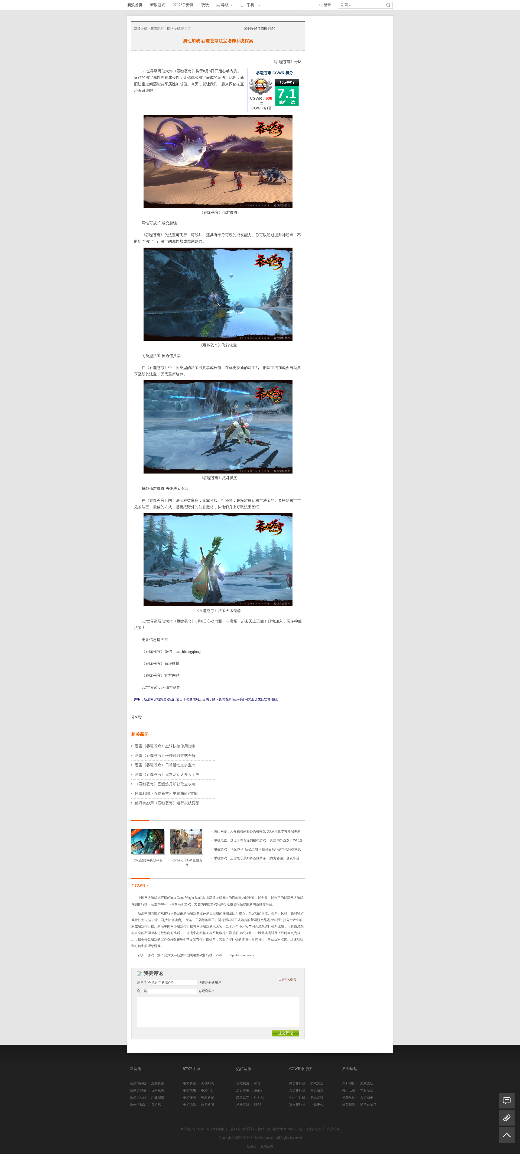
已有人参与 (287, 979)
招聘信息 (264, 1129)
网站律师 (279, 1129)
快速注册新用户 (210, 982)
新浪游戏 (157, 5)
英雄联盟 (242, 1083)
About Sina (203, 1129)
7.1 (286, 93)
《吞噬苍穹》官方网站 (161, 675)
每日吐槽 (348, 1090)
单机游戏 (316, 1097)
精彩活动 (366, 1090)
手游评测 (189, 1097)
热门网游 (243, 1069)
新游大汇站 (138, 1097)
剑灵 (257, 1083)
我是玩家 (348, 1097)
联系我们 (249, 1129)
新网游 (135, 1069)
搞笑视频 (348, 1104)
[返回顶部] (507, 1137)
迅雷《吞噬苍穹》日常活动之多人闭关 (167, 775)
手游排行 (207, 1090)
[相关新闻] (507, 1118)
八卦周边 (350, 1069)
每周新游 (207, 1097)
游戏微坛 (366, 1083)
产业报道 (157, 1097)
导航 (225, 5)
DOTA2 (259, 1097)
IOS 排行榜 (297, 1097)
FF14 (257, 1104)
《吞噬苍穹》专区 (287, 62)
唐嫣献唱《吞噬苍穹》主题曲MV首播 (166, 794)
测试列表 (207, 1083)
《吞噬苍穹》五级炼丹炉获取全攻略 (165, 784)
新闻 (344, 5)
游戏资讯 (157, 1083)
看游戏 (156, 1104)
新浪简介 (186, 1129)
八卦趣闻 (348, 1083)
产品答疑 (333, 1129)
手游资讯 (189, 1083)
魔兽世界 (242, 1097)
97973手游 (191, 1069)
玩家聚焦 (157, 1090)
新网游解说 (138, 1090)
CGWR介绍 (261, 108)
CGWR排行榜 (300, 1069)
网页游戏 (316, 1090)
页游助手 (366, 1097)
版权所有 (267, 1146)
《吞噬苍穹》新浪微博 (161, 664)
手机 (250, 5)
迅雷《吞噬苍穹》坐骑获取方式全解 (165, 756)
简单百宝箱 (368, 1104)
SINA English (297, 1129)
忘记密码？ (207, 991)
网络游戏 (173, 29)
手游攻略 (189, 1090)
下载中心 (316, 1104)
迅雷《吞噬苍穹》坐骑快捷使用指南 (165, 746)
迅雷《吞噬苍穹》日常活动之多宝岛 (165, 765)
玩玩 (205, 5)
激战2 (258, 1090)
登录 (327, 5)
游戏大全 (316, 1083)
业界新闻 (207, 1104)
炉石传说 (242, 1090)
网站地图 (218, 1129)
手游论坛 (189, 1104)
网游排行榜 (297, 1083)
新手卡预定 (138, 1104)
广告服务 (233, 1129)
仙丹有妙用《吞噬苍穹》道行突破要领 (167, 803)
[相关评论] (507, 1100)
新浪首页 (134, 5)
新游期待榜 (138, 1083)
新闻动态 (157, 29)
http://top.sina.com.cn (242, 955)
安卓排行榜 (297, 1104)
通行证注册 (316, 1129)
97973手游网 (183, 5)
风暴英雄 (242, 1104)
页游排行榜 (297, 1090)
